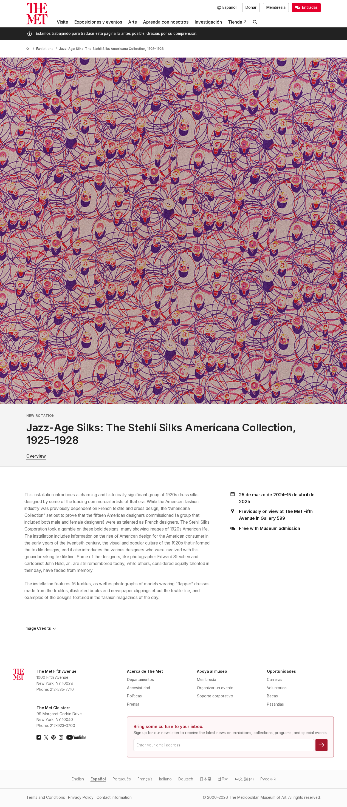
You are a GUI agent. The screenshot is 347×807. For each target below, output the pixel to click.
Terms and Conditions (45, 797)
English (78, 779)
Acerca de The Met (145, 671)
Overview (36, 456)
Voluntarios (277, 688)
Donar (251, 7)
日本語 (205, 779)
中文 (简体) (244, 779)
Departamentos (140, 679)
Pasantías (275, 704)
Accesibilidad (138, 688)
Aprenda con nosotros (165, 22)
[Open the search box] (255, 22)
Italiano (165, 779)
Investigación (208, 22)
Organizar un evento (215, 688)
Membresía (276, 7)
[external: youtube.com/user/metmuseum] (76, 737)
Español (98, 779)
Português (121, 779)
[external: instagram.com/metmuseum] (61, 737)
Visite (62, 22)
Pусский (268, 779)
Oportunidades (281, 671)
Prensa (133, 704)
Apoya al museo (212, 671)
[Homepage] (37, 13)
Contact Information (114, 797)
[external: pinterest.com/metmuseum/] (53, 737)
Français (145, 779)
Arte (132, 22)
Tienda (235, 22)
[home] (28, 49)
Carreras (274, 679)
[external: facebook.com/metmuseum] (38, 737)
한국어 (223, 779)
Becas (272, 696)
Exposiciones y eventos (98, 22)
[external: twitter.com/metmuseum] (46, 737)
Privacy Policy (81, 797)
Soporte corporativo (215, 696)
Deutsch (185, 779)
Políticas (134, 696)
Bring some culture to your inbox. (168, 726)
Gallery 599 (273, 518)
